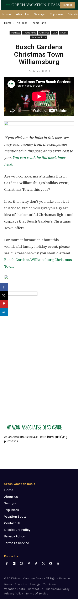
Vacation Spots (39, 37)
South (63, 32)
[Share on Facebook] (4, 287)
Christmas (44, 32)
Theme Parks (38, 23)
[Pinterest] (28, 563)
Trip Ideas (21, 23)
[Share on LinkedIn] (4, 312)
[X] (43, 563)
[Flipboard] (14, 563)
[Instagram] (21, 563)
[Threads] (58, 563)
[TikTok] (36, 563)
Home (7, 23)
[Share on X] (4, 295)
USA (55, 32)
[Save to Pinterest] (4, 304)
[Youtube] (50, 563)
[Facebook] (6, 563)
